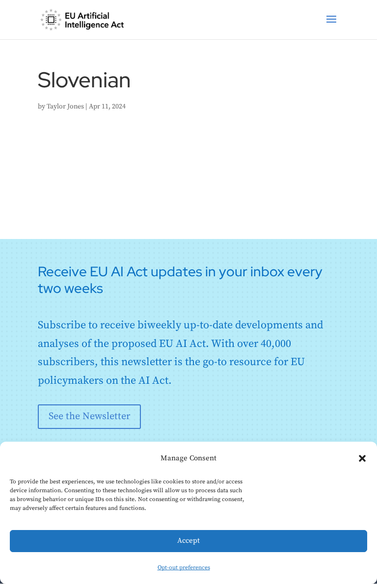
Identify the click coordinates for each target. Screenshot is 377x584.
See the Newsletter (89, 416)
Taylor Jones (65, 106)
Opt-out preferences (184, 567)
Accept (188, 540)
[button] (362, 458)
